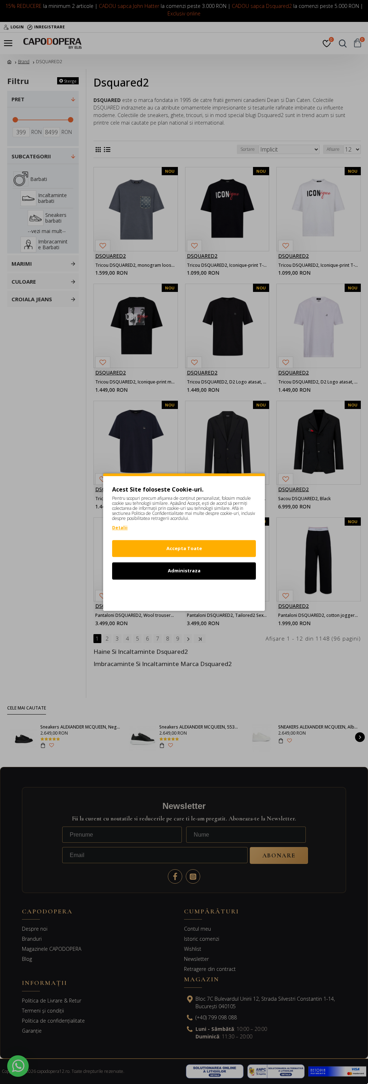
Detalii (120, 528)
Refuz (184, 593)
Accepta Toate (184, 548)
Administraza (184, 570)
